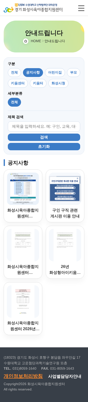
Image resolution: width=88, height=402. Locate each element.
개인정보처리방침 (23, 376)
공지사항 (33, 72)
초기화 (44, 146)
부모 (73, 72)
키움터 (38, 83)
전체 (14, 72)
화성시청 (58, 83)
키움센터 (18, 83)
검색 (44, 137)
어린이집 (55, 72)
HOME (36, 41)
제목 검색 (15, 117)
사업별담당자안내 (64, 376)
